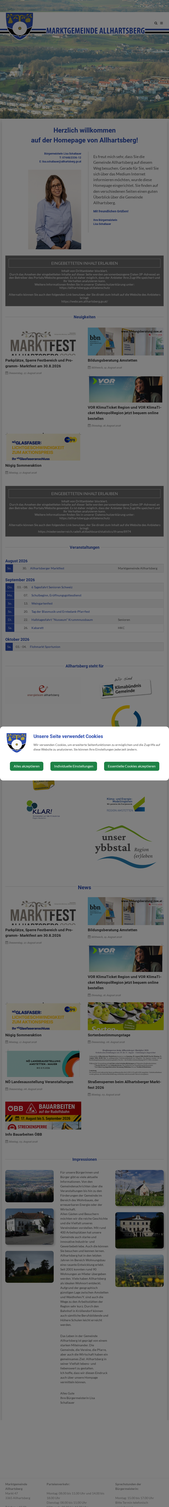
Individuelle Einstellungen (73, 766)
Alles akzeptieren (27, 766)
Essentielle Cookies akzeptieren (132, 766)
